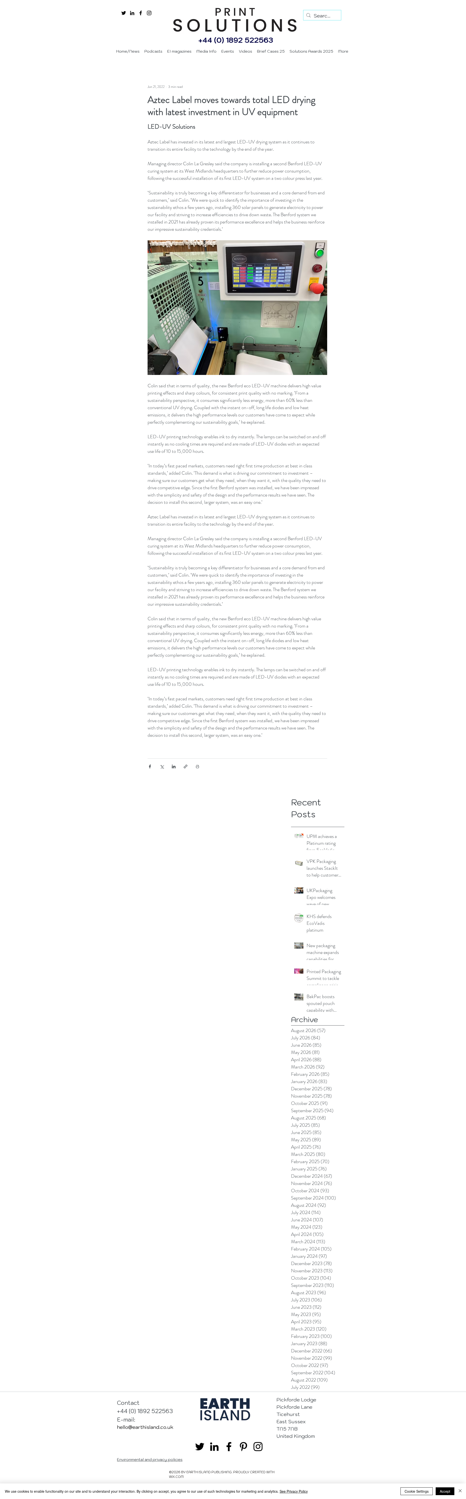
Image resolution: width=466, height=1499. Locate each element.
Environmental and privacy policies (150, 1459)
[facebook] (141, 13)
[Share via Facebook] (150, 766)
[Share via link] (185, 766)
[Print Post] (197, 766)
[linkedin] (132, 13)
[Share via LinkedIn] (173, 766)
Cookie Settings (417, 1491)
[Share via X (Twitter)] (161, 766)
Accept (445, 1491)
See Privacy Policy (294, 1491)
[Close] (460, 1491)
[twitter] (124, 13)
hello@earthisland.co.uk (145, 1427)
